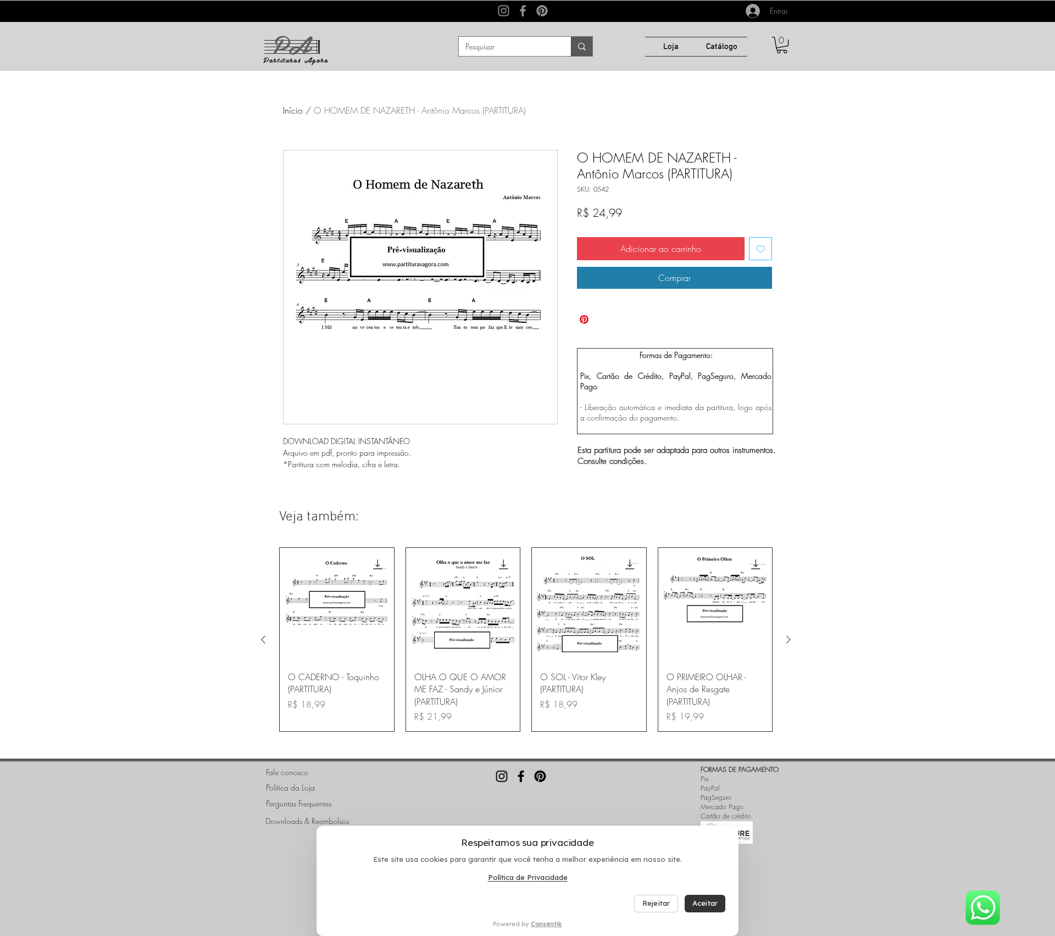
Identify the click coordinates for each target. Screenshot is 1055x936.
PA (291, 43)
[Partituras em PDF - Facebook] (521, 776)
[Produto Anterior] (263, 639)
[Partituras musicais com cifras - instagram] (501, 776)
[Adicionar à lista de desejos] (760, 248)
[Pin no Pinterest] (584, 319)
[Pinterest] (542, 10)
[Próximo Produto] (788, 639)
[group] (526, 639)
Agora (316, 59)
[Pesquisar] (581, 46)
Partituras (283, 59)
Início (293, 110)
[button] (782, 45)
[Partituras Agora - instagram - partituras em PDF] (503, 10)
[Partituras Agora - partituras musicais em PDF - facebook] (522, 10)
